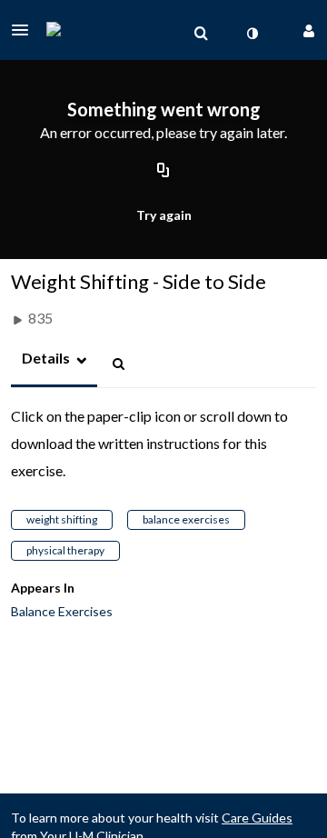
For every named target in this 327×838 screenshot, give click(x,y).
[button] (25, 30)
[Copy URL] (163, 171)
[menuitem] (201, 33)
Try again (164, 215)
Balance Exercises (62, 611)
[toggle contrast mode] (251, 33)
